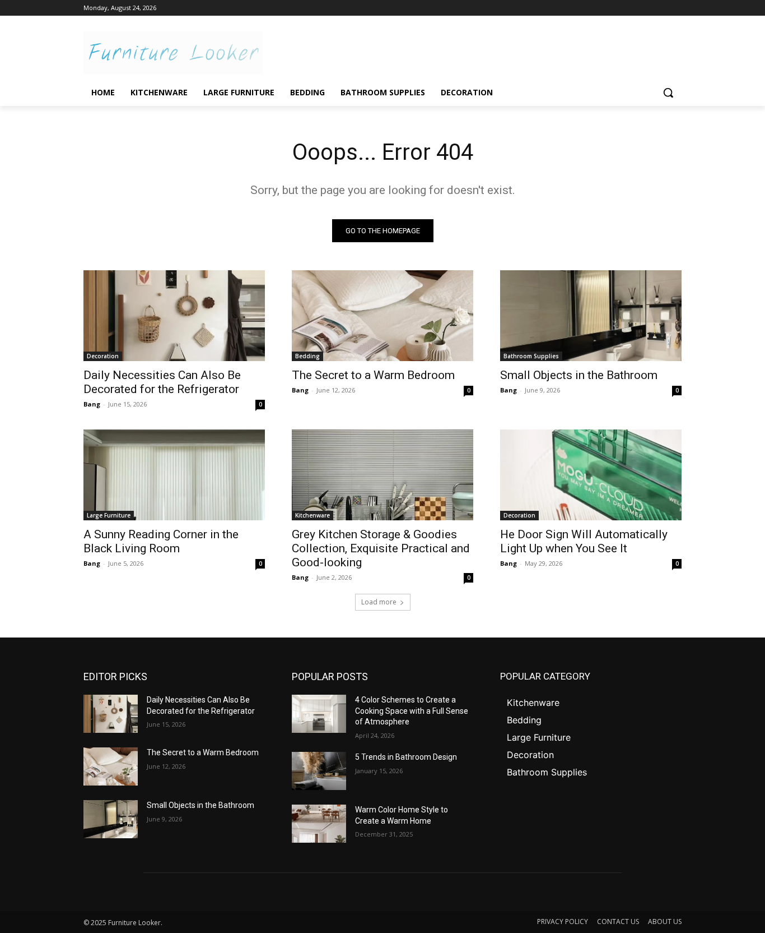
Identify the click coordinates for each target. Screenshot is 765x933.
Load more (379, 602)
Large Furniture (108, 515)
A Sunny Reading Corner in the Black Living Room (161, 541)
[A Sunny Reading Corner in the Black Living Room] (174, 474)
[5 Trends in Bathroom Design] (319, 771)
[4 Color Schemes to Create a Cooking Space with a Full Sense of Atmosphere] (319, 714)
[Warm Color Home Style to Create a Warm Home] (319, 824)
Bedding (307, 356)
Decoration (103, 356)
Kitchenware (312, 515)
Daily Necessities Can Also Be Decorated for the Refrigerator (162, 382)
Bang (91, 404)
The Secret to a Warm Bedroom (373, 375)
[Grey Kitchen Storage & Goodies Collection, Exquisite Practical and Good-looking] (382, 474)
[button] (668, 92)
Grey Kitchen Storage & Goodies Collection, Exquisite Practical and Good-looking (381, 548)
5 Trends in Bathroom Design (406, 756)
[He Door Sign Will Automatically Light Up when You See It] (591, 474)
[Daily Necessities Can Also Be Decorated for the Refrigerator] (174, 315)
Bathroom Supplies (531, 356)
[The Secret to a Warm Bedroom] (382, 315)
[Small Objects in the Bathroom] (591, 315)
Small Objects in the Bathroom (578, 375)
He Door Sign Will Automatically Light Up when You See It (584, 541)
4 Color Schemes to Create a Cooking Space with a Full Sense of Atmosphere (411, 710)
